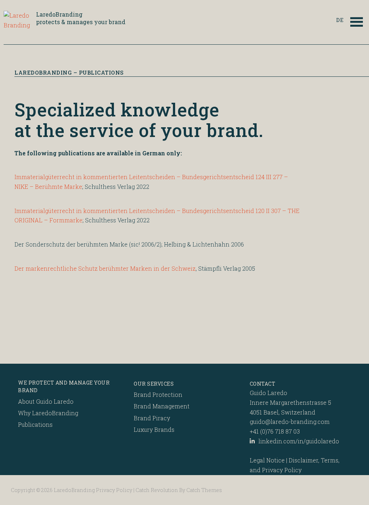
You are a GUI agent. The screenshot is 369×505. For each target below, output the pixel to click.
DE (340, 20)
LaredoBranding (59, 14)
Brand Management (162, 406)
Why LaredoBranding (48, 413)
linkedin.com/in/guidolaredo (298, 441)
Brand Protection (158, 394)
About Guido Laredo (46, 401)
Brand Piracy (152, 418)
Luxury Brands (154, 429)
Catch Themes (204, 490)
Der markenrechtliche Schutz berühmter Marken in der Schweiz (105, 268)
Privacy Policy (114, 490)
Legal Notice (267, 460)
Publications (35, 424)
